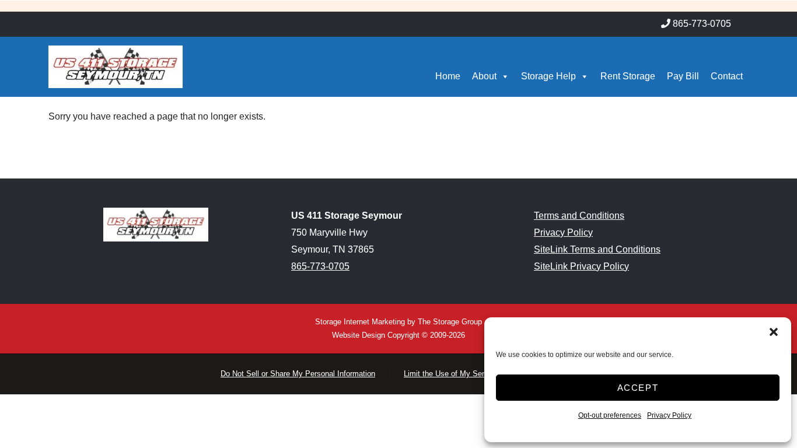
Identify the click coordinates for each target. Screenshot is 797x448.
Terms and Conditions (579, 215)
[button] (773, 332)
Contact (727, 76)
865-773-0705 (320, 266)
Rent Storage (627, 76)
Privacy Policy (669, 415)
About (484, 76)
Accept (638, 388)
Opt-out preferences (609, 415)
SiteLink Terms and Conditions (597, 249)
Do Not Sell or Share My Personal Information (298, 373)
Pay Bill (683, 76)
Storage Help (548, 76)
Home (447, 76)
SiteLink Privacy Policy (581, 266)
